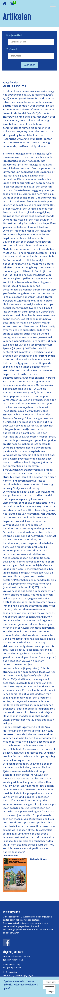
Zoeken (31, 64)
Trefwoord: (11, 49)
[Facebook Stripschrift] (6, 942)
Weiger (51, 991)
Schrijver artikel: (14, 35)
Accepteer (49, 986)
